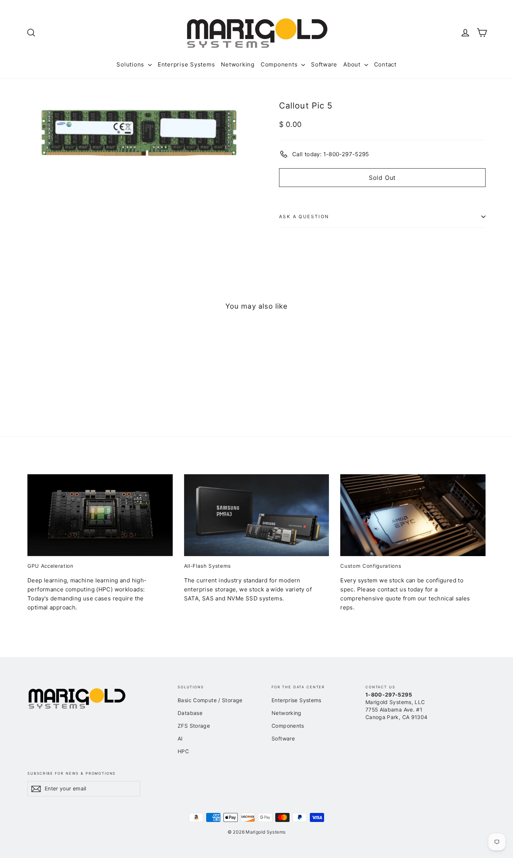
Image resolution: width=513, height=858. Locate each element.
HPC (183, 751)
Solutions (131, 64)
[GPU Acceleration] (100, 515)
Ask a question (304, 216)
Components (280, 64)
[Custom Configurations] (413, 515)
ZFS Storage (194, 725)
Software (324, 64)
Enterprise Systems (186, 64)
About (352, 64)
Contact (385, 64)
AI (180, 738)
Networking (238, 64)
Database (190, 713)
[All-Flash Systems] (256, 515)
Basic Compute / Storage (210, 700)
